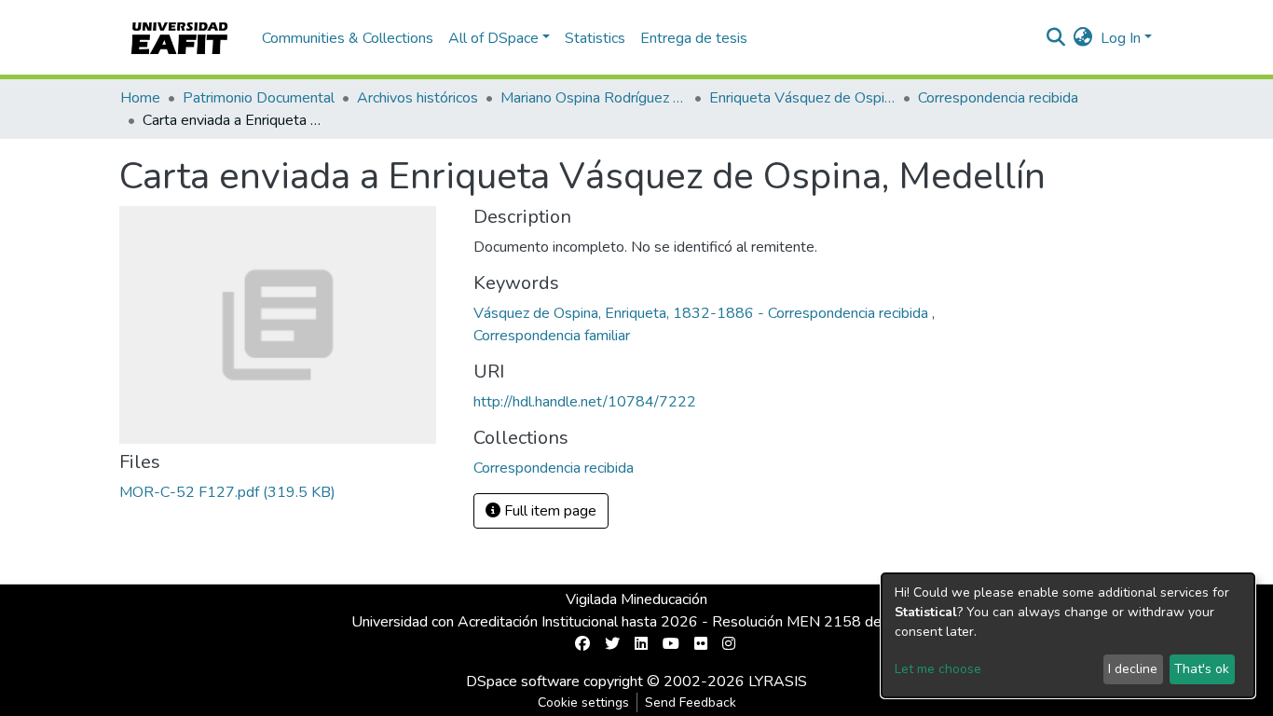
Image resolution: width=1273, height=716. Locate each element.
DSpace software (523, 681)
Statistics (595, 38)
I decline (1132, 669)
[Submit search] (1056, 38)
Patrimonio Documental (259, 98)
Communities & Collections (347, 38)
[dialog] (1068, 635)
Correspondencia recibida (998, 98)
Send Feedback (690, 702)
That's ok (1201, 669)
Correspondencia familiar (551, 335)
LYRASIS (777, 681)
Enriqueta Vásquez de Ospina (802, 98)
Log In (1121, 38)
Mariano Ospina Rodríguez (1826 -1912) (593, 98)
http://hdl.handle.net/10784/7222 (584, 402)
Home (140, 98)
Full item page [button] (548, 511)
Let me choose (938, 669)
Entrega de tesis (693, 38)
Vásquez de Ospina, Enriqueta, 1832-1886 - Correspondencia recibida (702, 313)
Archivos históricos (417, 98)
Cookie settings (583, 702)
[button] (1083, 38)
